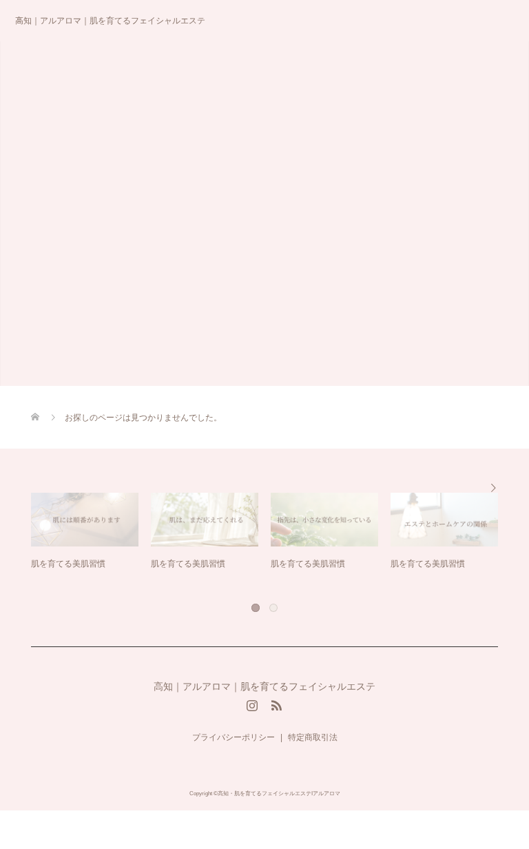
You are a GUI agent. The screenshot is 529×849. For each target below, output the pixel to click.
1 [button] (254, 607)
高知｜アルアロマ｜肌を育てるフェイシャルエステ (110, 20)
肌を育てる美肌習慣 (83, 564)
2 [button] (272, 607)
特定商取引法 (313, 737)
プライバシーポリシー (233, 737)
